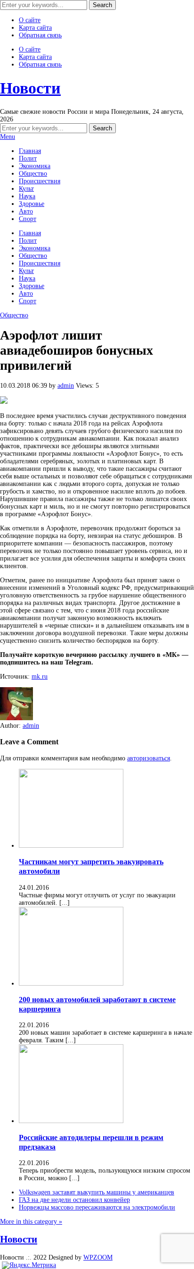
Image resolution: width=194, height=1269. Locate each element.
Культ (26, 188)
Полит (28, 158)
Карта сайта (35, 27)
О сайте (29, 20)
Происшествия (39, 181)
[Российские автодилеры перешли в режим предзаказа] (71, 1120)
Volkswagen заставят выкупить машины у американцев (96, 1192)
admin (65, 385)
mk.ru (40, 676)
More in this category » (31, 1221)
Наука (27, 196)
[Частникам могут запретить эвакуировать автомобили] (71, 845)
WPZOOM (98, 1257)
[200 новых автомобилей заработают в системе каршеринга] (71, 983)
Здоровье (31, 203)
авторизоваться (148, 758)
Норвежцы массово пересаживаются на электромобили (97, 1207)
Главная (30, 150)
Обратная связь (40, 35)
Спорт (27, 218)
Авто (26, 211)
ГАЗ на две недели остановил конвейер (74, 1199)
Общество (33, 173)
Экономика (34, 166)
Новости (30, 88)
